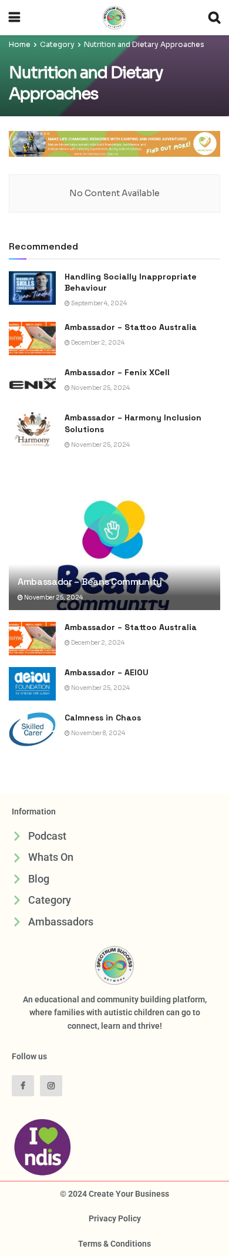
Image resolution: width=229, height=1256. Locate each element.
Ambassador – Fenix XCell (117, 372)
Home (20, 44)
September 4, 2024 (98, 303)
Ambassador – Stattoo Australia (131, 327)
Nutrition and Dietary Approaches (144, 44)
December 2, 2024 (97, 342)
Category (57, 44)
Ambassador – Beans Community (90, 581)
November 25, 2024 (100, 388)
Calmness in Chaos (104, 717)
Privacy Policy (115, 1218)
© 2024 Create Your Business (114, 1193)
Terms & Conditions (114, 1243)
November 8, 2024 (97, 733)
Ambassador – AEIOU (107, 672)
